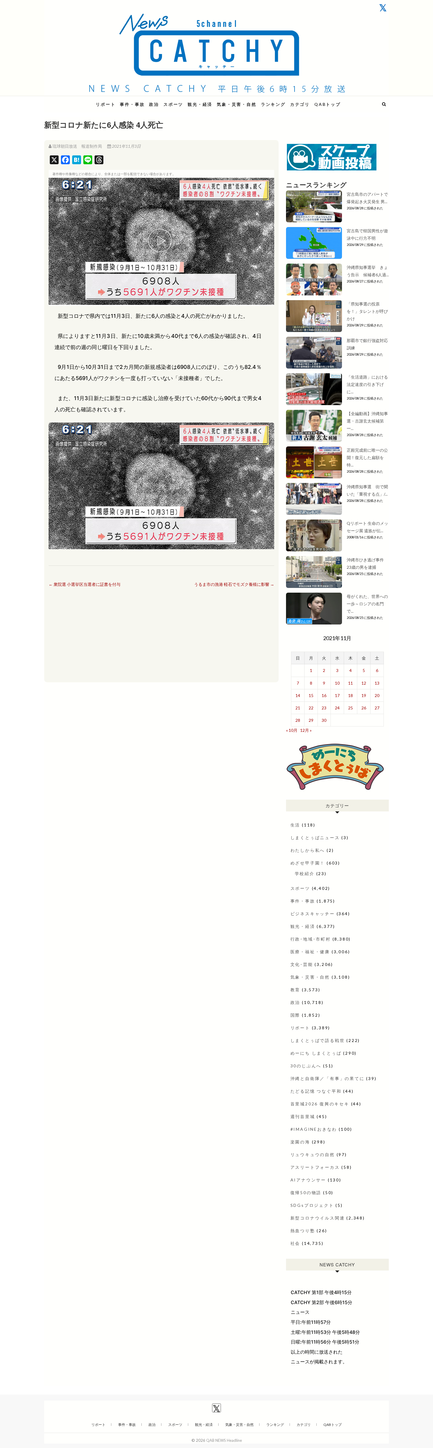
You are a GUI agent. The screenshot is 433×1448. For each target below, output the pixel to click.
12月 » (306, 730)
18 (350, 695)
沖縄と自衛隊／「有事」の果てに (327, 1078)
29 (311, 720)
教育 (295, 989)
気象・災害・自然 (236, 104)
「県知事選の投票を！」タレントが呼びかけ (367, 311)
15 (311, 695)
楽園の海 (300, 1141)
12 (363, 683)
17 (337, 695)
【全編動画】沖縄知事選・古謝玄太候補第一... (367, 421)
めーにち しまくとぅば (316, 1053)
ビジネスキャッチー (312, 913)
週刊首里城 (302, 1116)
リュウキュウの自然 (312, 1154)
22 (311, 707)
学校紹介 (305, 873)
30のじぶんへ (306, 1065)
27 (377, 707)
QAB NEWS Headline (75, 100)
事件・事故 (132, 104)
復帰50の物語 (306, 1192)
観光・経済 (200, 104)
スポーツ (173, 104)
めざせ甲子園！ (307, 862)
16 (324, 695)
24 (337, 707)
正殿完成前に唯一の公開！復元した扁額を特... (367, 457)
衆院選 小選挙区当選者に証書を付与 (84, 584)
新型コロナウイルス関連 (317, 1217)
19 (363, 695)
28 (297, 720)
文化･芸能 (301, 964)
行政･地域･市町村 (310, 938)
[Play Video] (161, 241)
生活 (295, 824)
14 (297, 695)
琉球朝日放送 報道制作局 (77, 146)
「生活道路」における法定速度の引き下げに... (367, 384)
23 (324, 707)
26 (363, 707)
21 (297, 707)
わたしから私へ (307, 850)
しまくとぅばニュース (315, 837)
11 (350, 683)
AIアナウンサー (308, 1179)
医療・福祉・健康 (310, 951)
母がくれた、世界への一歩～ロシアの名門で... (367, 604)
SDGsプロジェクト (312, 1205)
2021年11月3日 (126, 146)
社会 (295, 1243)
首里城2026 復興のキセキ (319, 1103)
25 (350, 707)
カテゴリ (300, 104)
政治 (154, 104)
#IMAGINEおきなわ (313, 1129)
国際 (295, 1015)
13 (377, 683)
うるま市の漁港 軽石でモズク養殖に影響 (234, 584)
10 (337, 683)
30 (324, 720)
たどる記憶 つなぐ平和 (316, 1091)
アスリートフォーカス (315, 1167)
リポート (105, 104)
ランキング (273, 104)
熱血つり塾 (302, 1230)
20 (377, 695)
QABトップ (327, 104)
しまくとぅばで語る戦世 (317, 1040)
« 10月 (292, 730)
